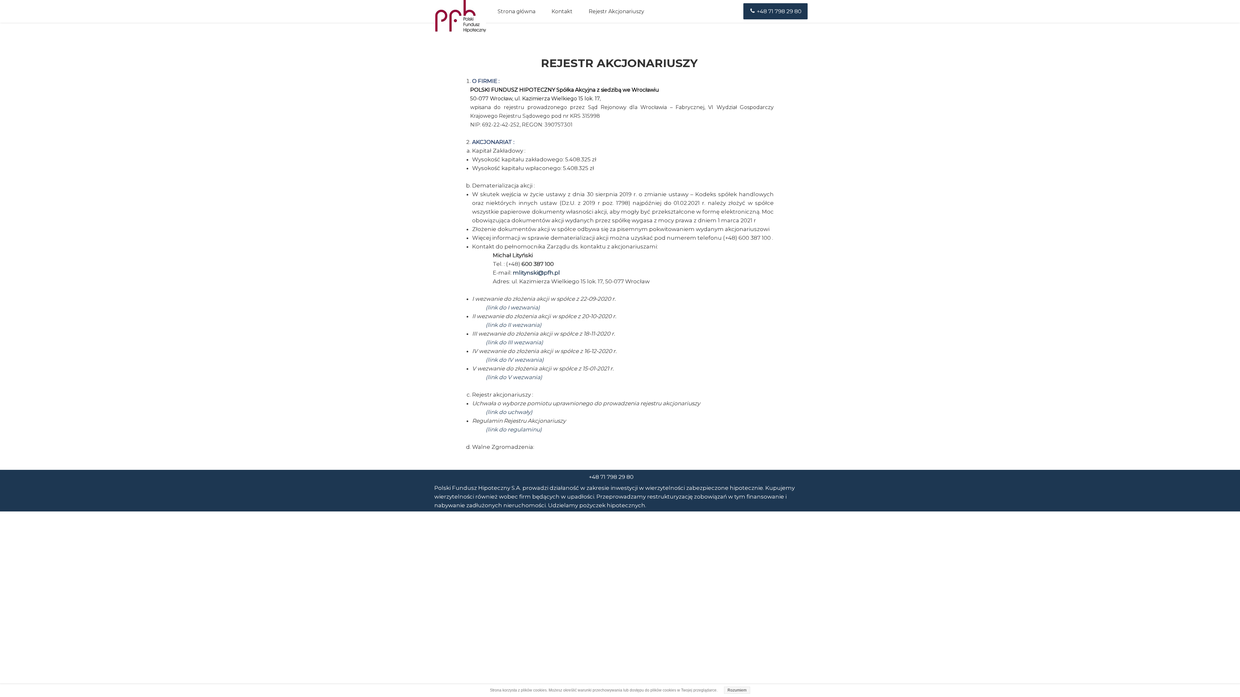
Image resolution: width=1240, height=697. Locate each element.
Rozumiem (737, 690)
